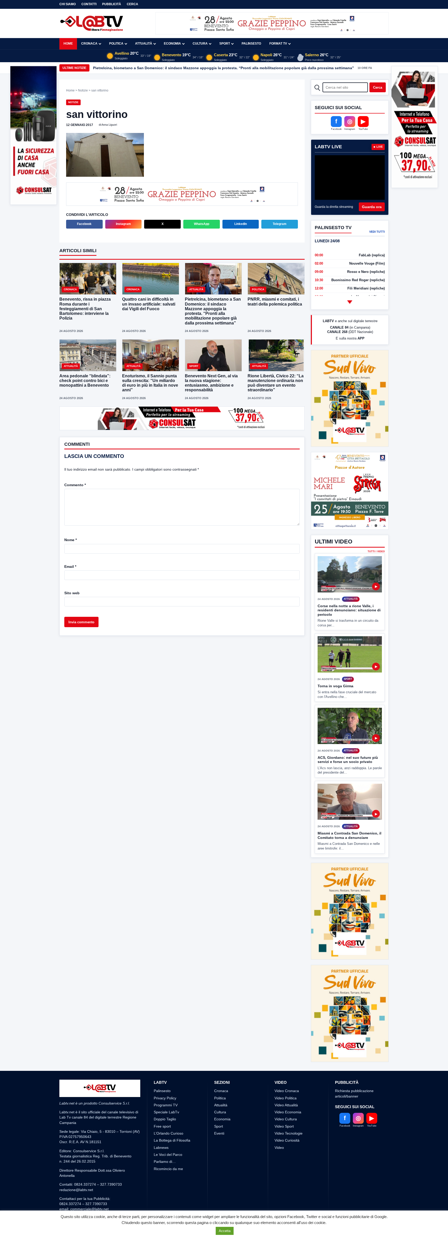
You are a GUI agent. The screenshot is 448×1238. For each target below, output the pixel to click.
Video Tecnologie (289, 1095)
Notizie (83, 90)
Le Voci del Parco (168, 1116)
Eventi (219, 1095)
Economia (172, 43)
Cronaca (89, 43)
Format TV (278, 43)
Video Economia (288, 1073)
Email (70, 567)
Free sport (162, 1088)
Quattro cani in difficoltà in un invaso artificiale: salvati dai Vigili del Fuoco (148, 304)
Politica (116, 43)
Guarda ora (372, 207)
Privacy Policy (165, 1059)
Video (279, 1109)
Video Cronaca (287, 1052)
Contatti (88, 4)
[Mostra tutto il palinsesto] (349, 302)
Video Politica (286, 1059)
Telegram (279, 224)
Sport (224, 43)
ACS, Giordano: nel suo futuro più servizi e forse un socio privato (348, 740)
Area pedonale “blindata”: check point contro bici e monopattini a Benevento (84, 381)
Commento (75, 485)
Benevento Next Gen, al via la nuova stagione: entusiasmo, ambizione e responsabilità (211, 383)
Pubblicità (111, 4)
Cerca (132, 4)
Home (68, 43)
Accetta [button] (224, 1231)
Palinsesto (251, 43)
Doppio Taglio (165, 1080)
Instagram (123, 224)
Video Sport (284, 1088)
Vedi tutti (377, 231)
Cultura (200, 43)
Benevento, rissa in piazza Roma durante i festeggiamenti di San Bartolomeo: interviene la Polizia (85, 309)
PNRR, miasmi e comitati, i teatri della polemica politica (275, 302)
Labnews (161, 1109)
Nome (70, 540)
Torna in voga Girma (335, 666)
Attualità (143, 43)
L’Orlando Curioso (168, 1095)
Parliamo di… (165, 1123)
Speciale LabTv (166, 1073)
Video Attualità (286, 1066)
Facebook (84, 224)
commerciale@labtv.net (89, 1170)
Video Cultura (286, 1080)
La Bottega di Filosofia (172, 1102)
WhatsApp (201, 224)
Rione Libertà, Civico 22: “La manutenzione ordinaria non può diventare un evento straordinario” (276, 383)
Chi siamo (67, 4)
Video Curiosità (287, 1102)
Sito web (72, 593)
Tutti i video (376, 532)
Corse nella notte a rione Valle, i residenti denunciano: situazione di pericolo (349, 590)
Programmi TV (166, 1066)
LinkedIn (240, 224)
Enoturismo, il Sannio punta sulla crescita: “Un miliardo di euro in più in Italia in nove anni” (150, 383)
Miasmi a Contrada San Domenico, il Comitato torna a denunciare (349, 816)
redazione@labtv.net (76, 1151)
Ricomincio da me (168, 1130)
